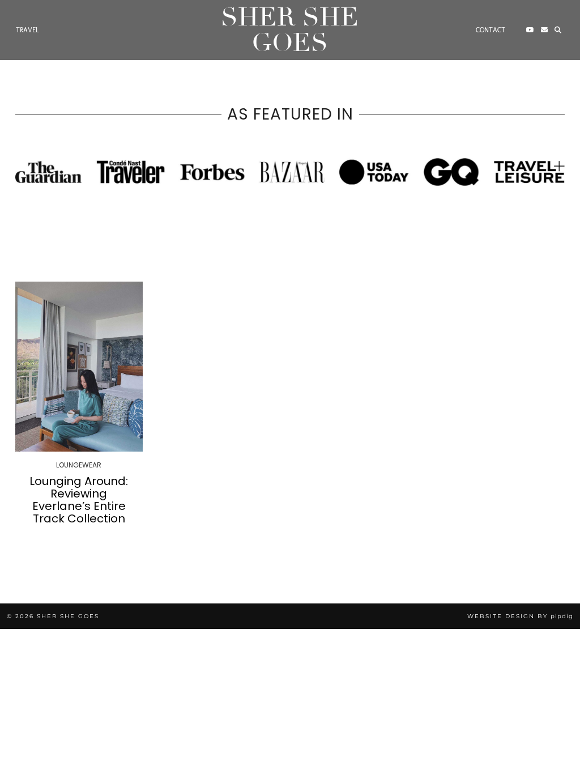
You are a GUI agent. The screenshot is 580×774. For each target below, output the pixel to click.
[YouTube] (530, 30)
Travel (27, 30)
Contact (490, 30)
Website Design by (520, 616)
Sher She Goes (290, 30)
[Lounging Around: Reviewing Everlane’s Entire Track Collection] (79, 366)
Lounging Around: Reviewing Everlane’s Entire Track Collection (78, 499)
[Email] (544, 30)
